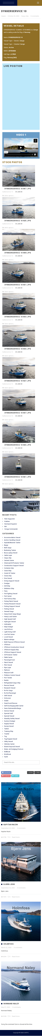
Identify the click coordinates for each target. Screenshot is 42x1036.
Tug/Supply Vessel (10, 739)
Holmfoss (9, 944)
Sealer (6, 701)
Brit (5, 526)
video (38, 772)
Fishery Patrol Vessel (11, 601)
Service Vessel (9, 711)
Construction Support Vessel (14, 565)
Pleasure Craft (8, 672)
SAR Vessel (8, 695)
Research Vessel (9, 688)
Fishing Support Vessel (12, 606)
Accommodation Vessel (12, 537)
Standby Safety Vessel (11, 718)
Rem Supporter (9, 519)
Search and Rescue (10, 703)
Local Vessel (8, 637)
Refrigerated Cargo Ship (12, 683)
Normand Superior (10, 524)
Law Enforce (8, 629)
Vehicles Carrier (9, 744)
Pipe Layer (7, 667)
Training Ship (8, 731)
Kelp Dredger (8, 627)
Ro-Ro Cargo (8, 690)
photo (31, 772)
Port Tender (8, 678)
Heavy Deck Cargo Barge (12, 614)
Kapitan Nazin (11, 825)
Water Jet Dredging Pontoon (13, 749)
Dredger (7, 583)
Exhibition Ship (9, 588)
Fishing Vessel (9, 609)
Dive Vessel (8, 578)
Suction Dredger (9, 721)
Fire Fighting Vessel (10, 593)
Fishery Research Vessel (12, 604)
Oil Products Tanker (10, 655)
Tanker (6, 729)
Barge (6, 545)
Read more (15, 837)
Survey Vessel (9, 726)
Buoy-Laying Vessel (10, 553)
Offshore (7, 644)
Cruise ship (8, 576)
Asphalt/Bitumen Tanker (12, 542)
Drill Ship (7, 586)
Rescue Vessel (9, 685)
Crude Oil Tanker (9, 573)
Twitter (16, 776)
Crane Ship (7, 570)
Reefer (6, 680)
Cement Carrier (9, 560)
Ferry (5, 591)
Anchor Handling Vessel (12, 540)
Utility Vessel (8, 741)
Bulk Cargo (7, 548)
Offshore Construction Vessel (14, 647)
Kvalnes (7, 521)
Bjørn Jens (9, 884)
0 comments (35, 16)
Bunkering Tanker (10, 550)
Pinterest (6, 776)
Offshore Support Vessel (12, 652)
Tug (5, 736)
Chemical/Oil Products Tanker (14, 563)
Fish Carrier (8, 596)
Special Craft (8, 713)
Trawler (6, 734)
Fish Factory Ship (10, 599)
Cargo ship (25, 16)
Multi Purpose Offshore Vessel (14, 642)
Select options (8, 195)
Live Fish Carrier (9, 634)
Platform (7, 670)
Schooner (7, 698)
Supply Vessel (9, 723)
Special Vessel (9, 716)
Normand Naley (11, 1004)
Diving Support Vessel (11, 581)
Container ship (9, 568)
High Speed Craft (10, 619)
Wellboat (7, 752)
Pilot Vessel (8, 665)
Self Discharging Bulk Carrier (13, 706)
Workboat (7, 754)
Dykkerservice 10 (7, 192)
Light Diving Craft (10, 632)
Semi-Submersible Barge (12, 708)
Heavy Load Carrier (10, 616)
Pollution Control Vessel (12, 675)
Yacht (6, 757)
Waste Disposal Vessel (12, 746)
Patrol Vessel (8, 662)
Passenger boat (9, 660)
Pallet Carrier (8, 657)
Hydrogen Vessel (10, 621)
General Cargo (9, 611)
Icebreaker (7, 624)
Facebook (6, 772)
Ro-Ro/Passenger (10, 693)
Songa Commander (11, 529)
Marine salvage (9, 639)
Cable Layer (8, 555)
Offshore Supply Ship (11, 650)
